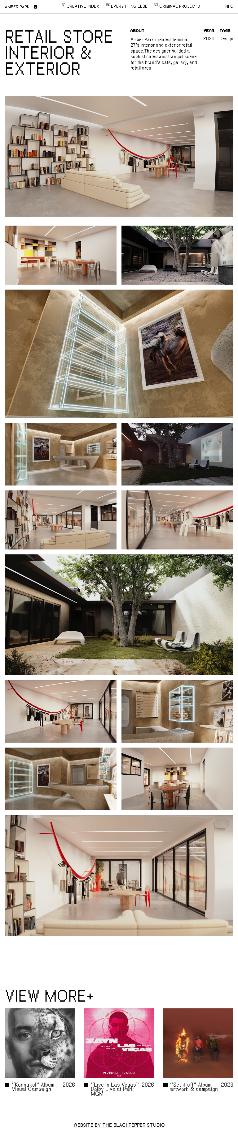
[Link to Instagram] (35, 7)
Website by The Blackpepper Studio (119, 1125)
